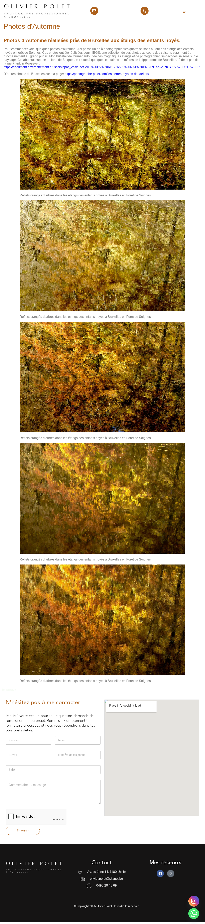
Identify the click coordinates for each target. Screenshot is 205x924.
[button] (184, 11)
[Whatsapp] (193, 913)
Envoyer (23, 830)
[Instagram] (193, 901)
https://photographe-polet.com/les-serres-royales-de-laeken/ (107, 74)
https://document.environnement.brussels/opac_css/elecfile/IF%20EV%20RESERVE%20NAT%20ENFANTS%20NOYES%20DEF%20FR (102, 67)
